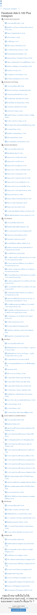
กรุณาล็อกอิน (24, 608)
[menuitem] (1, 4)
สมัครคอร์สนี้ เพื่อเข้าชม (18, 610)
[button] (1, 1)
